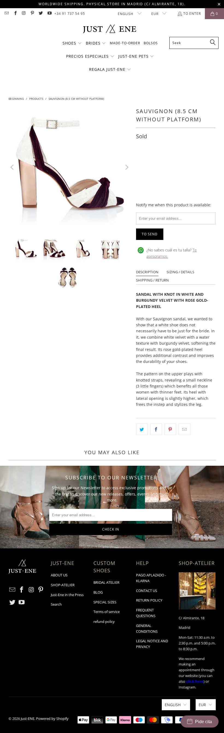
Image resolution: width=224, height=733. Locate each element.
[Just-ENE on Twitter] (40, 13)
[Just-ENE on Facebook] (15, 13)
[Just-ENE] (109, 29)
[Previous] (12, 167)
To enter (192, 13)
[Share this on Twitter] (142, 429)
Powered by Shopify (52, 718)
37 (141, 160)
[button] (72, 43)
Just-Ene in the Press (67, 594)
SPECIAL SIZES (104, 602)
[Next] (126, 167)
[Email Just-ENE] (6, 13)
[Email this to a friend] (184, 429)
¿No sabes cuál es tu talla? (171, 253)
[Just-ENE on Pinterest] (32, 13)
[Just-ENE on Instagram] (23, 13)
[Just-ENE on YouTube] (49, 13)
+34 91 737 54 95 (69, 13)
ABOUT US (59, 575)
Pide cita (203, 721)
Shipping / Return (152, 280)
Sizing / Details (180, 271)
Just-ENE (27, 718)
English (126, 13)
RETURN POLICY (149, 600)
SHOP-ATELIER (63, 584)
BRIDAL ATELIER (106, 582)
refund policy (104, 621)
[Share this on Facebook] (156, 429)
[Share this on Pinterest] (170, 429)
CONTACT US (146, 590)
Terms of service (106, 611)
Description (147, 271)
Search (56, 604)
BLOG (98, 592)
